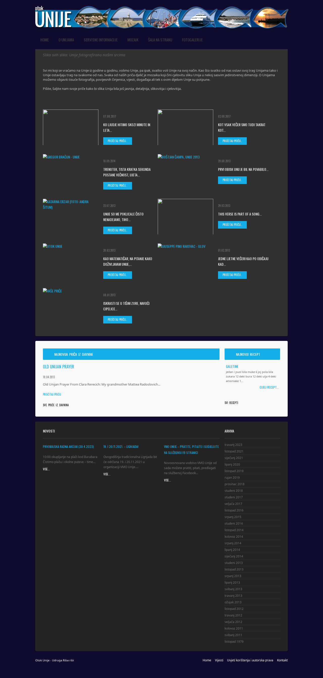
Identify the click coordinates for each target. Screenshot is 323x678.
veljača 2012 (233, 622)
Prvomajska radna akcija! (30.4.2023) (68, 446)
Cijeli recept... (269, 387)
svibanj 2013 (233, 589)
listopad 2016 (234, 510)
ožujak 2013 (233, 602)
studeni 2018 (234, 491)
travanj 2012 (233, 615)
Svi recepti (231, 403)
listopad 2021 (234, 451)
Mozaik (132, 39)
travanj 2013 (233, 595)
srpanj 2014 (233, 543)
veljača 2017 (233, 504)
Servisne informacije (101, 39)
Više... (46, 469)
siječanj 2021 (234, 458)
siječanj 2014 (234, 556)
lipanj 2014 (232, 550)
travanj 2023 (233, 445)
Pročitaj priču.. (117, 141)
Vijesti (219, 660)
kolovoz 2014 (234, 536)
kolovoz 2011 (234, 628)
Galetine (232, 366)
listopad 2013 (234, 569)
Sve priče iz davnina (56, 405)
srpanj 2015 (233, 517)
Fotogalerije (192, 39)
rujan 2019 (232, 477)
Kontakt (282, 660)
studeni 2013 (234, 563)
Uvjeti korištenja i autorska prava (250, 660)
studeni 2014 (234, 523)
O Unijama (66, 39)
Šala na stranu (160, 39)
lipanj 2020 (232, 464)
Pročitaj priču (52, 394)
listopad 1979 (234, 641)
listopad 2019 (234, 471)
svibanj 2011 (233, 635)
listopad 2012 (234, 609)
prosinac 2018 (235, 484)
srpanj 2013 (233, 576)
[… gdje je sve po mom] (162, 7)
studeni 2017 (234, 497)
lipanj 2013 (232, 582)
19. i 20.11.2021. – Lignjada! (121, 446)
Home (44, 39)
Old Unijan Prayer (58, 367)
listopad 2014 (234, 530)
